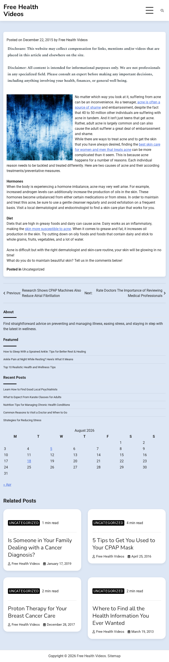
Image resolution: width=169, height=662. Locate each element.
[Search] (162, 10)
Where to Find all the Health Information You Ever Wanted (120, 616)
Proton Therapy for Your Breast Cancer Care (37, 612)
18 (29, 461)
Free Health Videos (21, 10)
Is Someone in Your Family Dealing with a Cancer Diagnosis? (40, 547)
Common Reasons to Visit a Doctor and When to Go (35, 412)
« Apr (7, 485)
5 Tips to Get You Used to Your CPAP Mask (123, 544)
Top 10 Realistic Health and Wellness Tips (29, 367)
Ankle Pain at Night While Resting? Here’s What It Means (38, 359)
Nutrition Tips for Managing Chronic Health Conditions (36, 404)
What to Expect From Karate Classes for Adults (32, 397)
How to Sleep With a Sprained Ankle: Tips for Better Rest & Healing (44, 351)
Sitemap (114, 656)
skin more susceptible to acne (48, 229)
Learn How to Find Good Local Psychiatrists (30, 389)
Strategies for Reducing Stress (22, 420)
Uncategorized (33, 269)
